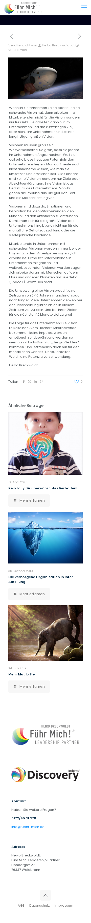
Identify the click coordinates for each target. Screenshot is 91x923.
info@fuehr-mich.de (27, 826)
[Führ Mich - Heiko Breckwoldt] (23, 7)
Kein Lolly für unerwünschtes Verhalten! (42, 488)
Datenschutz (40, 905)
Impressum (64, 905)
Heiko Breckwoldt (56, 45)
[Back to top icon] (45, 895)
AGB (21, 905)
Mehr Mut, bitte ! (22, 674)
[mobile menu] (84, 7)
